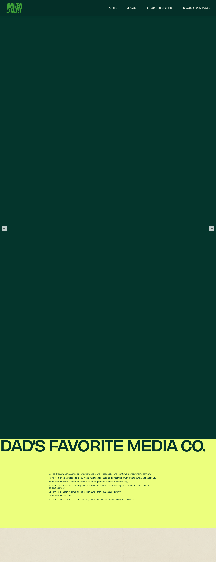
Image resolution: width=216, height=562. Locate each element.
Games (133, 8)
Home (114, 8)
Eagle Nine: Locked (161, 8)
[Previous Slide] (4, 228)
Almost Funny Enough (197, 8)
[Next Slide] (211, 228)
